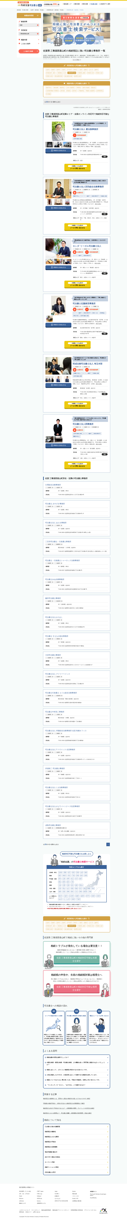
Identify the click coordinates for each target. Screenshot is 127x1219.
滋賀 (76, 885)
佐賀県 (76, 132)
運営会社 (21, 1212)
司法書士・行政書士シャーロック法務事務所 (62, 560)
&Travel (27, 1193)
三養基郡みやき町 (61, 73)
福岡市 (82, 896)
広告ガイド (28, 1212)
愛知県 (76, 306)
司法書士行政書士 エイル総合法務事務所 (61, 693)
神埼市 (75, 69)
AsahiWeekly (93, 1197)
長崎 (68, 891)
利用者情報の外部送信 (77, 1210)
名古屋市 (86, 306)
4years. (74, 1191)
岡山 (64, 888)
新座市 (85, 366)
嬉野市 (96, 69)
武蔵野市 (86, 189)
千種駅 (94, 306)
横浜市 (60, 896)
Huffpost (39, 1196)
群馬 (86, 875)
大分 (76, 891)
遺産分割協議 (86, 87)
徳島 (85, 888)
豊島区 (85, 249)
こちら (82, 906)
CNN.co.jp (39, 1193)
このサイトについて (24, 1210)
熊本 (72, 891)
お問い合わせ (36, 1212)
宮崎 (80, 891)
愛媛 (89, 888)
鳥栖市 (53, 69)
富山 (72, 878)
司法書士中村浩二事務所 (54, 712)
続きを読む (98, 146)
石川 (76, 878)
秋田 (73, 872)
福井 (80, 878)
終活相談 (48, 94)
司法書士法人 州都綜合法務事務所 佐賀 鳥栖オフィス (66, 731)
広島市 (98, 896)
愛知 (60, 882)
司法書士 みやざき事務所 (55, 504)
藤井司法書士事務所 (53, 598)
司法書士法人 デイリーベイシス (57, 674)
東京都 (76, 189)
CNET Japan (40, 1191)
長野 (68, 878)
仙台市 (60, 899)
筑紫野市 (58, 544)
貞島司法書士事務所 (53, 825)
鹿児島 (85, 891)
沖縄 (90, 891)
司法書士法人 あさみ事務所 (56, 523)
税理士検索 (85, 4)
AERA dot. (39, 1198)
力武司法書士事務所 (53, 655)
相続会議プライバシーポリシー (60, 1210)
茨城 (77, 875)
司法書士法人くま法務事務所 (56, 787)
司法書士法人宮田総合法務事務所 (88, 186)
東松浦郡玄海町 (68, 76)
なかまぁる (57, 1198)
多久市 (91, 69)
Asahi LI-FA (75, 1198)
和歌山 (81, 885)
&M (20, 1193)
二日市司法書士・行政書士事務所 (58, 542)
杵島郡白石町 (90, 73)
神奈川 (64, 875)
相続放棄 (56, 87)
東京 (60, 875)
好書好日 (57, 1196)
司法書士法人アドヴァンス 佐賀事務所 (60, 750)
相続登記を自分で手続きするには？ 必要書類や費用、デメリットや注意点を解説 (68, 1108)
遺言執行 (74, 90)
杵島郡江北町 (99, 73)
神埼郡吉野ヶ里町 (50, 73)
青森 (65, 872)
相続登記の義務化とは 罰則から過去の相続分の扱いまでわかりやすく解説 (66, 1098)
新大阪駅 (95, 427)
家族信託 (93, 87)
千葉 (73, 875)
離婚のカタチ (22, 1203)
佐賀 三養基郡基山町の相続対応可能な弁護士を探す (77, 959)
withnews (21, 1201)
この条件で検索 (28, 51)
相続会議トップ (67, 4)
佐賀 (64, 891)
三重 (72, 882)
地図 (105, 156)
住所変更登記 (99, 90)
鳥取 (72, 888)
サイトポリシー (36, 1210)
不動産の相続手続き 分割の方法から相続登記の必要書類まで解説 (64, 1103)
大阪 (60, 885)
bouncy (39, 1201)
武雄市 (63, 69)
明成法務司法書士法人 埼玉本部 (87, 364)
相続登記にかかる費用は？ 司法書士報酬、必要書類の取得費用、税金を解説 (67, 1113)
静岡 (64, 882)
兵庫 (64, 885)
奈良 (72, 885)
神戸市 (88, 896)
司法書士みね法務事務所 (54, 579)
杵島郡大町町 (49, 76)
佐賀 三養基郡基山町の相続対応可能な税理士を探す (77, 988)
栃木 (82, 875)
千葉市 (78, 899)
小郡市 (58, 714)
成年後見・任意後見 (65, 90)
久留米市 (58, 601)
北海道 (60, 872)
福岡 (60, 891)
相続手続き (49, 87)
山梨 (64, 878)
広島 (60, 888)
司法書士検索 (94, 4)
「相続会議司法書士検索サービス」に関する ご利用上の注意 (63, 904)
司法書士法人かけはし (54, 617)
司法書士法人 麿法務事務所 (85, 129)
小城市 (80, 69)
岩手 (69, 872)
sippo (56, 1191)
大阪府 (76, 427)
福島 (86, 872)
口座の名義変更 (70, 87)
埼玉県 (76, 366)
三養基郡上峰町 (81, 73)
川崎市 (73, 899)
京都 (68, 885)
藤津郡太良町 (77, 76)
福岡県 (49, 544)
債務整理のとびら (41, 1203)
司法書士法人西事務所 (83, 424)
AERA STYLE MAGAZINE (61, 1201)
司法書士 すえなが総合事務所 (56, 636)
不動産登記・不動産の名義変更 (87, 90)
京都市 (93, 896)
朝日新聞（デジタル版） (25, 1191)
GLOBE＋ (57, 1193)
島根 (76, 888)
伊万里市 (69, 69)
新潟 (60, 878)
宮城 (77, 872)
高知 (93, 888)
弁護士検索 (77, 4)
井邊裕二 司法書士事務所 (55, 768)
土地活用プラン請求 (105, 4)
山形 (82, 872)
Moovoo (21, 1198)
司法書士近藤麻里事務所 (84, 303)
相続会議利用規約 (46, 1210)
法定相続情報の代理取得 (52, 90)
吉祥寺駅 (95, 189)
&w (23, 1193)
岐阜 (68, 882)
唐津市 (58, 69)
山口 (68, 888)
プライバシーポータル (90, 1210)
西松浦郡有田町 (59, 76)
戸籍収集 (78, 87)
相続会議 (74, 1193)
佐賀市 (48, 69)
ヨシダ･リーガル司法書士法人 (87, 246)
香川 (80, 888)
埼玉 (69, 875)
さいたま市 (67, 899)
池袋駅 (94, 249)
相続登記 (62, 87)
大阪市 (85, 427)
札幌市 (77, 896)
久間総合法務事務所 (53, 485)
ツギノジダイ (75, 1196)
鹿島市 (86, 69)
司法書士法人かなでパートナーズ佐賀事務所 (62, 806)
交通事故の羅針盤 (76, 1201)
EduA (20, 1196)
